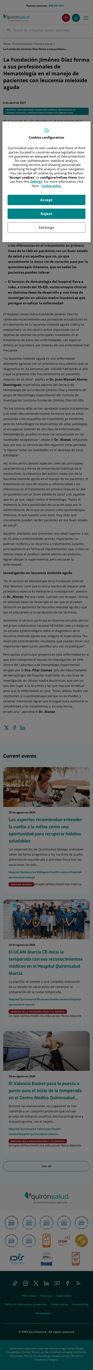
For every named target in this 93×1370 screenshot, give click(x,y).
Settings (46, 227)
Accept (46, 200)
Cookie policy (51, 186)
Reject (46, 213)
